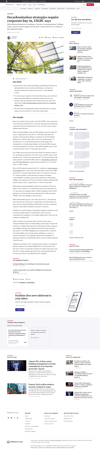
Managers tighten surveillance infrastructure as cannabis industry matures (83, 374)
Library (30, 4)
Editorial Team (28, 418)
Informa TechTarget (56, 440)
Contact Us (28, 421)
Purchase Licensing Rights (32, 426)
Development (52, 8)
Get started (35, 337)
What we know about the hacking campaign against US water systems (84, 49)
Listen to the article (21, 78)
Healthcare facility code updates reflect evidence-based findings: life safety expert (82, 363)
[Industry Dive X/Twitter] (14, 417)
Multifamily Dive (34, 1)
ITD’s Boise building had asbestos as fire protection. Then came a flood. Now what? (81, 205)
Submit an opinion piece (50, 421)
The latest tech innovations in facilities (84, 114)
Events (34, 4)
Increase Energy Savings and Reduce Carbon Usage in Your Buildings (81, 250)
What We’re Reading (30, 431)
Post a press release (79, 171)
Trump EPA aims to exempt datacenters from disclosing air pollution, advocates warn (79, 196)
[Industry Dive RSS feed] (17, 417)
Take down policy (50, 447)
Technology (23, 8)
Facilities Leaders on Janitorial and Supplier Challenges (84, 96)
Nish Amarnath (17, 273)
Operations (30, 8)
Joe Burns (14, 37)
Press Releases (41, 4)
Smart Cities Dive (42, 1)
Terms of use (42, 447)
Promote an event (78, 237)
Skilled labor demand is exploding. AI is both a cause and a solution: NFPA (85, 80)
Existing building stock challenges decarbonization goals (31, 264)
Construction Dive (26, 1)
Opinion (25, 4)
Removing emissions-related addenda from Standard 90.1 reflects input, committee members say (84, 69)
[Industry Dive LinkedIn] (8, 417)
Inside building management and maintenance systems (83, 105)
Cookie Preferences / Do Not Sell (65, 447)
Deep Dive (19, 4)
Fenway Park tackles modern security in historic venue (41, 385)
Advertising (47, 416)
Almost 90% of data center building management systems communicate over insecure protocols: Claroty (42, 365)
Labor (78, 8)
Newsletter (27, 423)
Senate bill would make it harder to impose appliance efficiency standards (83, 384)
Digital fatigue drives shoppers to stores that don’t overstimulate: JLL (85, 59)
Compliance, (23, 282)
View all (71, 120)
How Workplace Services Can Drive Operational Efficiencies (80, 258)
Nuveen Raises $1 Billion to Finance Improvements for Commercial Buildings (80, 186)
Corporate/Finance (70, 8)
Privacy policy (34, 447)
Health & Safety (61, 8)
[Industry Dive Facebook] (11, 417)
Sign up (91, 4)
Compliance (37, 8)
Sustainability (45, 8)
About (26, 416)
